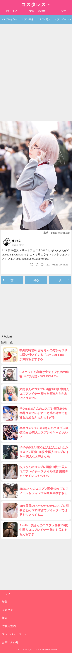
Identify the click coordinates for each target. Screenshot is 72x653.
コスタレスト (36, 4)
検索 (4, 618)
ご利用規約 (9, 626)
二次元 (62, 10)
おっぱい (11, 10)
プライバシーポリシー (16, 634)
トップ (6, 593)
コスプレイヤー (9, 19)
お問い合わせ (10, 642)
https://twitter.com (60, 232)
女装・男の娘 (37, 10)
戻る (36, 280)
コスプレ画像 (26, 19)
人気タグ (7, 610)
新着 (4, 601)
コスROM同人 (42, 19)
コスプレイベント (61, 19)
